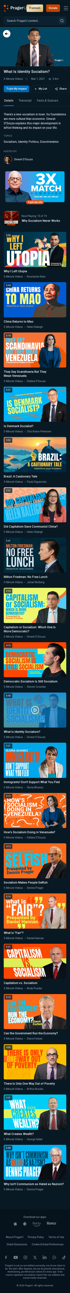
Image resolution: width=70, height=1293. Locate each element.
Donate (53, 8)
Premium (35, 8)
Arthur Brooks (35, 1088)
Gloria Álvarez (35, 787)
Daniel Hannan (35, 938)
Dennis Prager (35, 887)
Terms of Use (56, 1237)
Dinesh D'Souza (23, 159)
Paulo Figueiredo (36, 481)
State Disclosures (17, 1244)
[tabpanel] (35, 138)
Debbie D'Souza (36, 381)
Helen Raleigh (35, 326)
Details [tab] (8, 100)
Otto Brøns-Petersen (39, 431)
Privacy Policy (36, 1237)
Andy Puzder (34, 988)
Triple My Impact (16, 88)
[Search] (62, 21)
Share (63, 88)
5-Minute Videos (13, 78)
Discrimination (49, 142)
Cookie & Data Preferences (47, 1244)
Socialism (10, 142)
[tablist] (35, 102)
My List (43, 88)
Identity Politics (28, 142)
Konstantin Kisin (36, 276)
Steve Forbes (34, 1038)
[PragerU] (15, 8)
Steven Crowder (36, 686)
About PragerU (14, 1237)
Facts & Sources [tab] (47, 100)
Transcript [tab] (25, 100)
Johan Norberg (35, 582)
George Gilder (35, 1139)
